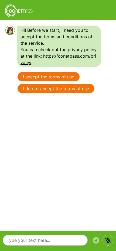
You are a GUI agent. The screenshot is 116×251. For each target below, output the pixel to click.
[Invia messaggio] (95, 240)
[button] (108, 240)
